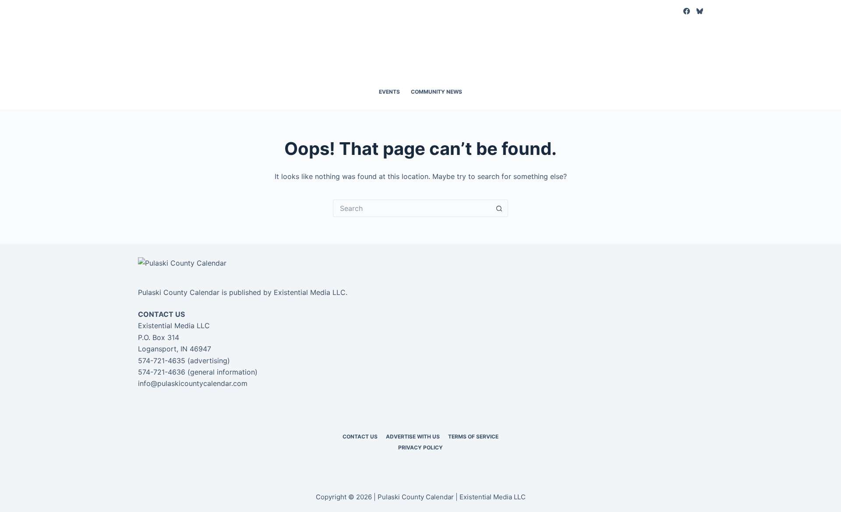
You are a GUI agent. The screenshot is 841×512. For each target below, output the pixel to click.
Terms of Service (473, 436)
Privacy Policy (420, 447)
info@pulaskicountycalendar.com (192, 383)
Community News (436, 91)
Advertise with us (413, 436)
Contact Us (360, 436)
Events (389, 91)
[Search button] (499, 208)
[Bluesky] (699, 11)
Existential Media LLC (310, 292)
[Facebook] (686, 11)
